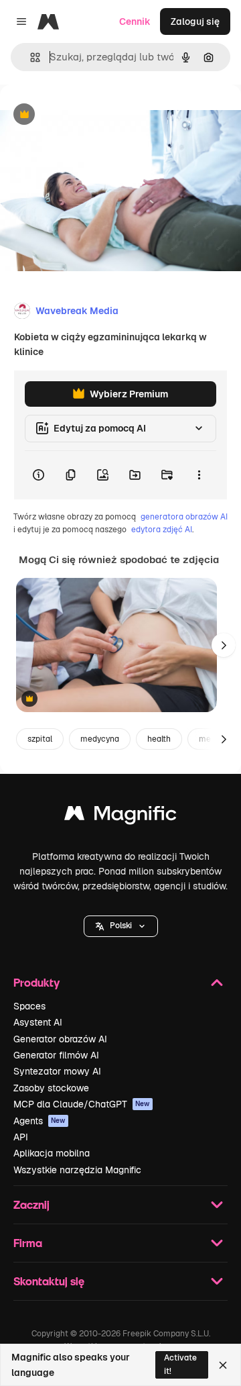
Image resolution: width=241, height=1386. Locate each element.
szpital (39, 739)
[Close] (223, 1365)
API (20, 1137)
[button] (121, 926)
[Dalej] (224, 645)
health (159, 739)
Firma (27, 1243)
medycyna (99, 739)
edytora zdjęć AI (161, 529)
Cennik (135, 21)
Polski (121, 925)
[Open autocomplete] (29, 57)
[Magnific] (120, 816)
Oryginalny (92, 115)
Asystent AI (37, 1022)
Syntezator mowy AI (57, 1071)
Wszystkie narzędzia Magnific (77, 1170)
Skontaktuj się (48, 1281)
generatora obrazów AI (184, 516)
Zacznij (31, 1204)
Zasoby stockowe (51, 1088)
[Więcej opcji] (198, 475)
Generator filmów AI (56, 1055)
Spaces (29, 1006)
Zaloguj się (195, 21)
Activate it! (180, 1364)
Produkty (36, 982)
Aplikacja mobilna (51, 1153)
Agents (39, 1121)
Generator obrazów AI (60, 1039)
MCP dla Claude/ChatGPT (81, 1104)
